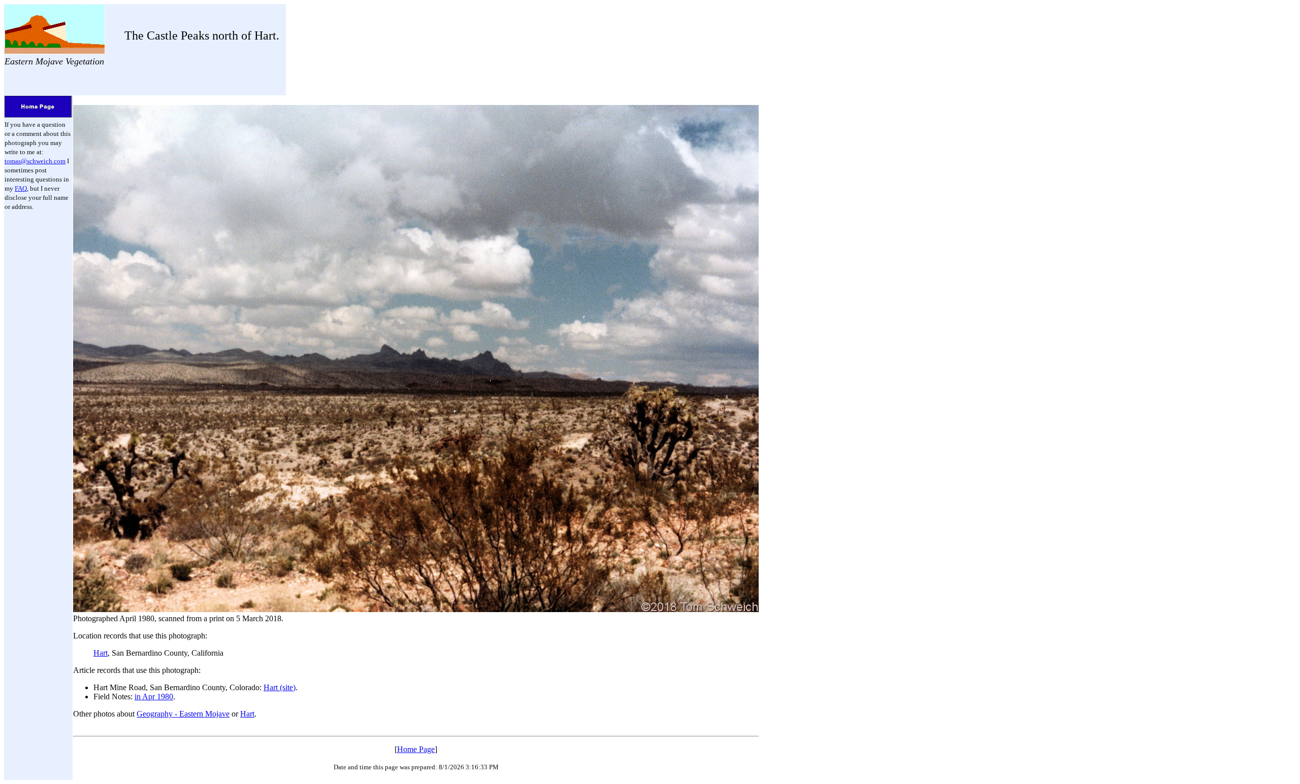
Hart (100, 653)
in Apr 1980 (154, 696)
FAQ (21, 188)
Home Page (416, 749)
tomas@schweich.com (35, 161)
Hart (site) (280, 687)
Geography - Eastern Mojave (183, 713)
